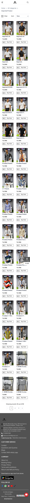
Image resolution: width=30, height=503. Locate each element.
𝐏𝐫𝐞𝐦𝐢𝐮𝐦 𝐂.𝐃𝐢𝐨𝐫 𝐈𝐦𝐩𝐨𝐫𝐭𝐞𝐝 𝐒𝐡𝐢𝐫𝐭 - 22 (22, 341)
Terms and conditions (8, 467)
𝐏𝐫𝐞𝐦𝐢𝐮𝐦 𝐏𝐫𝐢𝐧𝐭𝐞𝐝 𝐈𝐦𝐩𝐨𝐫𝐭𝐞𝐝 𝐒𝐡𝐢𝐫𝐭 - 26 (8, 290)
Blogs (3, 450)
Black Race (4, 496)
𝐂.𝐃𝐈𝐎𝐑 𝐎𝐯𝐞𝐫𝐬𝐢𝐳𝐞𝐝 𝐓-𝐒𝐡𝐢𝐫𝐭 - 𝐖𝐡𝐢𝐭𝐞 (21, 392)
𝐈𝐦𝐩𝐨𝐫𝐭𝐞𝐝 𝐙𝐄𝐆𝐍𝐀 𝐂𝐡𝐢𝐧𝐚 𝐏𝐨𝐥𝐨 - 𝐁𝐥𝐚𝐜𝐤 (7, 138)
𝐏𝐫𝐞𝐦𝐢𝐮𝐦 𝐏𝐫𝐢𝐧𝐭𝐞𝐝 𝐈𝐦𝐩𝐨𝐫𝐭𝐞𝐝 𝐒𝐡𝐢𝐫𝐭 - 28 (8, 265)
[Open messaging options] (26, 495)
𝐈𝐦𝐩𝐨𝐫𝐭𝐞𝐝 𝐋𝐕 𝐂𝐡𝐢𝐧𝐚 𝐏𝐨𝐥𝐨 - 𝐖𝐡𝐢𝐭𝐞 (21, 113)
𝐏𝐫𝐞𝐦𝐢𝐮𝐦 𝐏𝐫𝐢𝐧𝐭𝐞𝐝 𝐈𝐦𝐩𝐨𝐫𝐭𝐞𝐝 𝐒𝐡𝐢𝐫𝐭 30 (7, 240)
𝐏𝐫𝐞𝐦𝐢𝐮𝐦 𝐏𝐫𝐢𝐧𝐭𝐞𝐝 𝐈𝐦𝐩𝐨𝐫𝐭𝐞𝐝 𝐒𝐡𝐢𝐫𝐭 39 (7, 164)
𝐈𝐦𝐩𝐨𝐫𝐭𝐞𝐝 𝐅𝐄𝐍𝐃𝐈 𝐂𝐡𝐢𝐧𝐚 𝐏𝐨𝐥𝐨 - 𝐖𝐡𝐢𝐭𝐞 (7, 87)
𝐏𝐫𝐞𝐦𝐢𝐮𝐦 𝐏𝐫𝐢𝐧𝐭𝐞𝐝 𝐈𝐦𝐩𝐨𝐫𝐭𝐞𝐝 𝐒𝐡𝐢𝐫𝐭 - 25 (22, 290)
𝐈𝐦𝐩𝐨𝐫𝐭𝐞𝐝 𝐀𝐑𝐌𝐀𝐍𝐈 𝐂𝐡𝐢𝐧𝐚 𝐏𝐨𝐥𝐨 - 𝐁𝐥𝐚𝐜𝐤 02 (21, 62)
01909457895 (7, 433)
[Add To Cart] (3, 42)
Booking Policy (6, 463)
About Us (4, 460)
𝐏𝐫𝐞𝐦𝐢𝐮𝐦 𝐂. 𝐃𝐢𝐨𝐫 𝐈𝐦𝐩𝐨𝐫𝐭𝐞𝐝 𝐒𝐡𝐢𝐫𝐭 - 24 (8, 316)
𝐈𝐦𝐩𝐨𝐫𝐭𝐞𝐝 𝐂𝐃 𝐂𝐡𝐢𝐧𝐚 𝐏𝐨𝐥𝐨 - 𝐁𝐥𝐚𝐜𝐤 (21, 37)
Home (3, 8)
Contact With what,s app (9, 453)
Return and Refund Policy (10, 470)
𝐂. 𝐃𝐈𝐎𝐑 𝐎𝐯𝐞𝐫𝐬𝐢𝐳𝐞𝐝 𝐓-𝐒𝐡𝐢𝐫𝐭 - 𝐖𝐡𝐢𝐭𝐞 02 (7, 392)
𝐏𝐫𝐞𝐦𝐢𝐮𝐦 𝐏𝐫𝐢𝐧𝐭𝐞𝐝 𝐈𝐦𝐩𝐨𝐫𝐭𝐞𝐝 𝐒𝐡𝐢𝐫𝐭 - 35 (22, 189)
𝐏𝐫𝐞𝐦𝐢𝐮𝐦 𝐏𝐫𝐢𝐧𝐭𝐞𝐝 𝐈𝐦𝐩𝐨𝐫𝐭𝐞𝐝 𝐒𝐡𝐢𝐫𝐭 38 (21, 164)
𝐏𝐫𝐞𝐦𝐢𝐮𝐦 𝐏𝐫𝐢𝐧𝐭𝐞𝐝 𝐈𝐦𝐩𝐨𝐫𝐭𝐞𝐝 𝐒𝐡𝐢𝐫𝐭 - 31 (22, 214)
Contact (3, 446)
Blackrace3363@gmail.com (10, 436)
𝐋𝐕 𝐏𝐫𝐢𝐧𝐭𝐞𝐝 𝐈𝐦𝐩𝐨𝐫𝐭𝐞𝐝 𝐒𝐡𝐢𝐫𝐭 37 (7, 189)
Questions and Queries (9, 448)
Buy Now (9, 42)
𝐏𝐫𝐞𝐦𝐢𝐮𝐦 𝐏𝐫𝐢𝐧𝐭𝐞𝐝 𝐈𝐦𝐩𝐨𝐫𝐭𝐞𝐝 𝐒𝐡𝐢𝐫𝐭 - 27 (22, 265)
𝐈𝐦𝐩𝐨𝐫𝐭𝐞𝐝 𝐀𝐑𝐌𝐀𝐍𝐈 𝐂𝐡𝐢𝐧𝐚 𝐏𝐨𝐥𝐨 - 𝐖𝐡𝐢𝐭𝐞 (7, 62)
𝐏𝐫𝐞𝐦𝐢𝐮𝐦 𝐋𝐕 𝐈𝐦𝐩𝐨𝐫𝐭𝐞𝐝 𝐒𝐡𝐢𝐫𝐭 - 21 (8, 367)
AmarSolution (8, 499)
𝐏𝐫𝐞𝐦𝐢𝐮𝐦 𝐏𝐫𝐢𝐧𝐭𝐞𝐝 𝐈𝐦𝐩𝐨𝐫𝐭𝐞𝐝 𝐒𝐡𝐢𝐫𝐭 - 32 (8, 214)
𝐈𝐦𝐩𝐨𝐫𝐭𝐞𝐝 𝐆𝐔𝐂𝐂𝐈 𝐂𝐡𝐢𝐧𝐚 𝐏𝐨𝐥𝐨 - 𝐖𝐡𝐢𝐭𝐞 (21, 87)
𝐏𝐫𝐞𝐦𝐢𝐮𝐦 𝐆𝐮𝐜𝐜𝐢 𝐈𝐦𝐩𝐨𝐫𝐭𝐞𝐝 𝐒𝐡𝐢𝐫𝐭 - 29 (22, 240)
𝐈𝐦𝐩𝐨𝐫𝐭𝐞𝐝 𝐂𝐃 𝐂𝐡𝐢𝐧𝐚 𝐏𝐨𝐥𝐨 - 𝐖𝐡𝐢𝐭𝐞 (7, 37)
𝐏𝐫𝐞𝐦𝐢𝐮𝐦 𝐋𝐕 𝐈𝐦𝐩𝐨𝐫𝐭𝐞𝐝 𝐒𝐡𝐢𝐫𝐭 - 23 (22, 316)
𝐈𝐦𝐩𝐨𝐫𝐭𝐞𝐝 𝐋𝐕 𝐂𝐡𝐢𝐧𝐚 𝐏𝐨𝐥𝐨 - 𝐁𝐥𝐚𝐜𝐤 (21, 138)
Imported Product (6, 11)
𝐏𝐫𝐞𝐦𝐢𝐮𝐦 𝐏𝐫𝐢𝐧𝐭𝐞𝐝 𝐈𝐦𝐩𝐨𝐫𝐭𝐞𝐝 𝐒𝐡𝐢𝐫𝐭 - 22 (8, 341)
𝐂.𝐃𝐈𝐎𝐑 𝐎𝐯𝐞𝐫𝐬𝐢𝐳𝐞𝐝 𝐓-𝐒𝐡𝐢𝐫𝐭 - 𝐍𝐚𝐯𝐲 (21, 367)
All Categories (12, 8)
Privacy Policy (6, 465)
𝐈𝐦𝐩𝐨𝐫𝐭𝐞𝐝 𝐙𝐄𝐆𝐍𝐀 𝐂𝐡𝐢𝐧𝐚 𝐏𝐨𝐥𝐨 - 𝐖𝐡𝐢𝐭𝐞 (7, 113)
